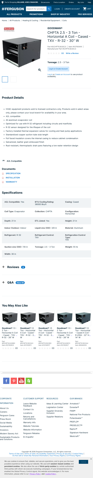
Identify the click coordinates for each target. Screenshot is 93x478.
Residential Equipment (50, 20)
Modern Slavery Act (9, 433)
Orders (71, 2)
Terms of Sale (29, 454)
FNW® (72, 411)
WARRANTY (11, 182)
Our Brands (76, 398)
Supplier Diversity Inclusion (54, 412)
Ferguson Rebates (31, 433)
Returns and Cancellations (29, 417)
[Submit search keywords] (48, 8)
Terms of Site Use (16, 454)
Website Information (32, 429)
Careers (3, 412)
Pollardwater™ (76, 418)
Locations (27, 413)
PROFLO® (74, 421)
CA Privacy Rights (73, 455)
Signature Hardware (79, 432)
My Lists (81, 2)
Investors (4, 430)
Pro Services (85, 14)
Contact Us (28, 409)
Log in (49, 74)
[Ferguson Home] (13, 9)
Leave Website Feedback (30, 405)
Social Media (6, 422)
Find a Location (59, 2)
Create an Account (62, 74)
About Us (4, 408)
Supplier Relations (54, 416)
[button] (91, 459)
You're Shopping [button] (22, 2)
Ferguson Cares (7, 415)
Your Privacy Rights (57, 455)
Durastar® (74, 407)
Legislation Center (54, 407)
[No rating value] (54, 53)
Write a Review (72, 53)
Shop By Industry (60, 14)
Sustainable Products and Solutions (9, 438)
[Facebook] (6, 381)
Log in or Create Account (58, 69)
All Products (14, 14)
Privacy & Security (64, 454)
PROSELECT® (76, 425)
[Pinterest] (14, 381)
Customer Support (33, 398)
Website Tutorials (31, 426)
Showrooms (45, 2)
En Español (28, 437)
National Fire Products (80, 414)
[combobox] (38, 8)
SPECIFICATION (13, 173)
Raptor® (73, 429)
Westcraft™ (75, 436)
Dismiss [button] (83, 462)
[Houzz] (29, 381)
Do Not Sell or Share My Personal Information (30, 456)
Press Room (5, 419)
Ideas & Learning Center (57, 403)
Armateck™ (75, 403)
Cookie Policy (78, 454)
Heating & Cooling (31, 20)
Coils (64, 20)
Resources (52, 398)
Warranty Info (29, 422)
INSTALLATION (13, 177)
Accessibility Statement (46, 454)
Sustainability (6, 426)
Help (89, 2)
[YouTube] (21, 381)
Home (4, 20)
